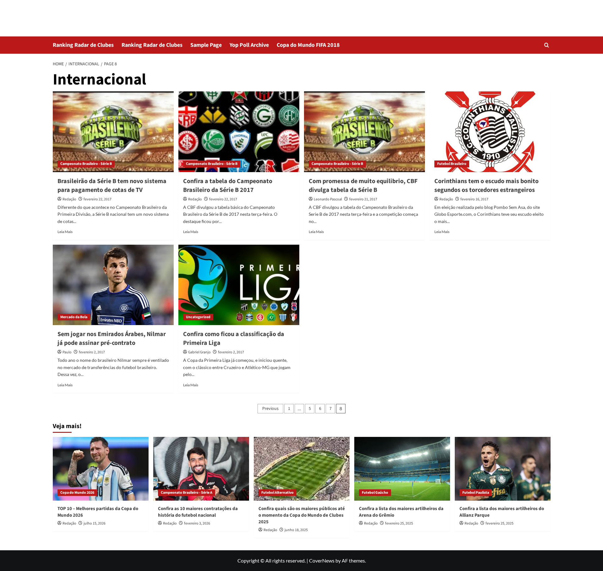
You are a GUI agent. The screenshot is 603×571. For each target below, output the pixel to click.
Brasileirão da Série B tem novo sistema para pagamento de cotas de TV (111, 185)
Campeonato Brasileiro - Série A (186, 492)
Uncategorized (198, 317)
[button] (547, 45)
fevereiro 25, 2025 (399, 523)
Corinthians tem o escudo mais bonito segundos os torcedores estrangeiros (486, 185)
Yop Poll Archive (249, 45)
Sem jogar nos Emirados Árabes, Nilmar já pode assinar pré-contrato (111, 338)
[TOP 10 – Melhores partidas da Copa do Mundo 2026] (101, 469)
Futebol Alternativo (277, 492)
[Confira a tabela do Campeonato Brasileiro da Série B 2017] (238, 131)
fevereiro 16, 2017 (474, 199)
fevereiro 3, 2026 (197, 523)
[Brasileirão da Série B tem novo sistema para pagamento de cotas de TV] (113, 131)
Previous (270, 408)
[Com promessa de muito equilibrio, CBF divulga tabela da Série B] (364, 131)
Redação (69, 199)
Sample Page (206, 45)
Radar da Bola (82, 14)
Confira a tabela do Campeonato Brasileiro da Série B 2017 (227, 185)
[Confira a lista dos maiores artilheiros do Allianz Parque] (503, 469)
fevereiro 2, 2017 (92, 352)
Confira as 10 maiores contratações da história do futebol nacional (198, 512)
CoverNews (321, 560)
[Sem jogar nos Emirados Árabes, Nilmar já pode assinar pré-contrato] (113, 285)
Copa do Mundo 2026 (77, 492)
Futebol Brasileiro (451, 163)
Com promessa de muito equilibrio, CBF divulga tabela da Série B (363, 185)
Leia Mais (65, 231)
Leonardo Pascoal (328, 199)
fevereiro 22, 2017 (97, 199)
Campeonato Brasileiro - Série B (86, 163)
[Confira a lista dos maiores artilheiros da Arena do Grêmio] (402, 469)
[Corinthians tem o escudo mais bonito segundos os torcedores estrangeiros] (490, 131)
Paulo (67, 352)
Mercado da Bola (73, 317)
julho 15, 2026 (95, 523)
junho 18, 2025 (296, 530)
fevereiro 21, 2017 (363, 199)
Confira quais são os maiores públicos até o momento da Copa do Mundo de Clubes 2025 (301, 515)
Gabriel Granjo (199, 352)
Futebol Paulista (475, 492)
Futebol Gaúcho (375, 492)
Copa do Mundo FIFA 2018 (308, 45)
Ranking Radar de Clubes (83, 45)
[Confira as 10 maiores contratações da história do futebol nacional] (201, 469)
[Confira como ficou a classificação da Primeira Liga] (238, 285)
